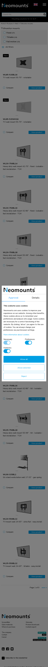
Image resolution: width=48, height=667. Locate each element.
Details (35, 297)
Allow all (24, 359)
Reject (24, 376)
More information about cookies (16, 334)
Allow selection (24, 368)
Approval (13, 297)
